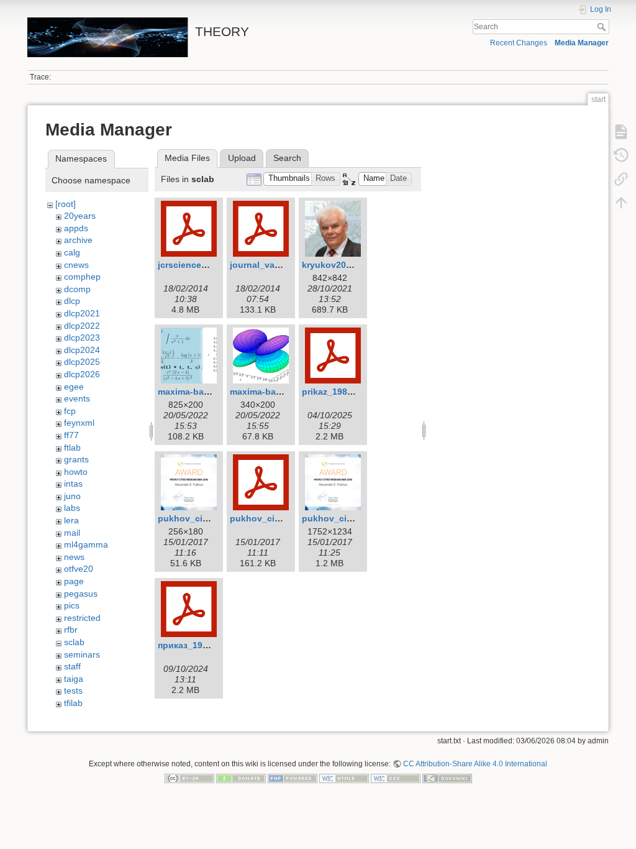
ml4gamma (86, 544)
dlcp (72, 301)
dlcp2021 (82, 313)
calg (72, 252)
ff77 (71, 435)
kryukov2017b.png (341, 265)
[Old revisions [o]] (621, 155)
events (77, 398)
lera (71, 520)
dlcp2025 (82, 362)
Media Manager (582, 43)
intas (73, 484)
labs (72, 508)
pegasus (81, 594)
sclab (74, 642)
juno (72, 496)
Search (603, 26)
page (74, 581)
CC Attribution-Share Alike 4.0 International (475, 764)
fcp (70, 411)
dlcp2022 (82, 326)
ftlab (72, 447)
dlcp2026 (82, 374)
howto (76, 472)
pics (72, 605)
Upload (242, 158)
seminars (82, 654)
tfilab (73, 703)
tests (73, 690)
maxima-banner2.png (274, 392)
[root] (65, 204)
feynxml (79, 423)
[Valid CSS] (395, 778)
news (74, 557)
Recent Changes (518, 43)
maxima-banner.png (200, 392)
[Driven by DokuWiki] (447, 778)
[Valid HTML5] (344, 778)
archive (78, 240)
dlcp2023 (82, 337)
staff (72, 666)
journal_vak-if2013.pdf (277, 265)
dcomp (77, 289)
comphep (82, 277)
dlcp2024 (82, 350)
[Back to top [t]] (621, 202)
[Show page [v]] (621, 132)
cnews (76, 265)
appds (76, 228)
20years (80, 216)
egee (74, 387)
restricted (82, 618)
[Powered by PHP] (292, 778)
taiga (73, 679)
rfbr (71, 630)
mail (72, 533)
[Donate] (241, 778)
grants (76, 459)
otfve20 (78, 569)
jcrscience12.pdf (193, 265)
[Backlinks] (621, 179)
